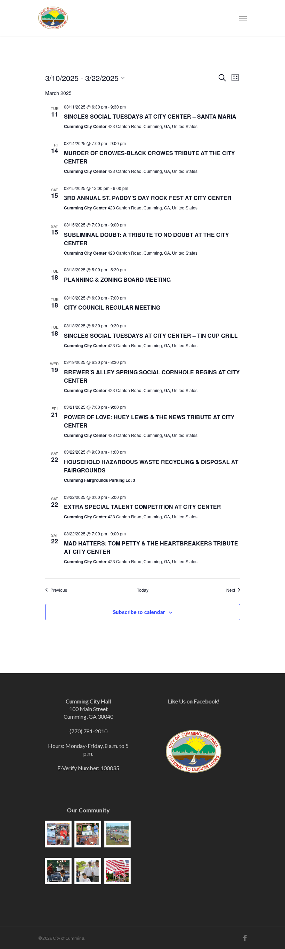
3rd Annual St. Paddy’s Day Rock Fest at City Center (147, 198)
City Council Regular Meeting (112, 307)
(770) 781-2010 (88, 731)
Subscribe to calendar (139, 611)
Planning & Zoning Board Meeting (117, 280)
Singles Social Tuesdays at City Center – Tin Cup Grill (151, 336)
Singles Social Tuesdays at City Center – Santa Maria (150, 116)
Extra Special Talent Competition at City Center (142, 507)
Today (142, 590)
